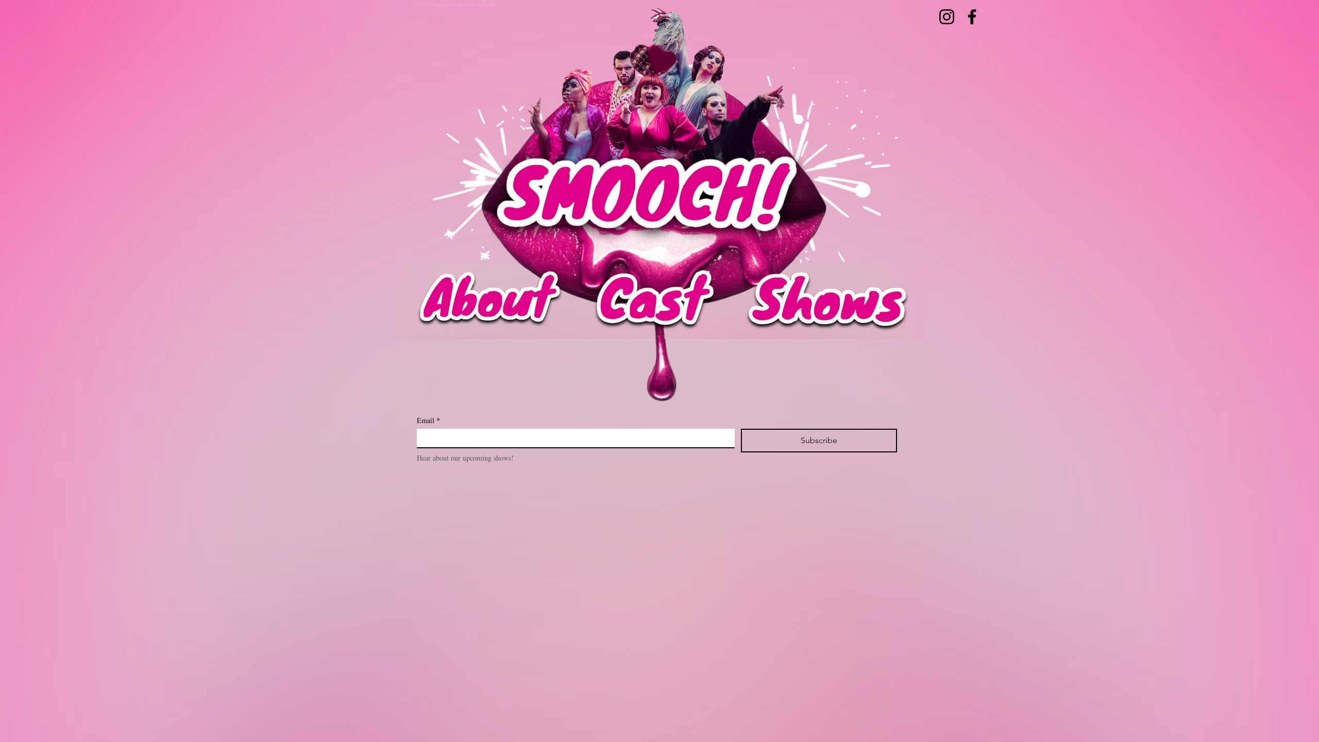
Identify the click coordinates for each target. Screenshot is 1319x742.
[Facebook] (972, 17)
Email (428, 420)
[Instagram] (947, 17)
